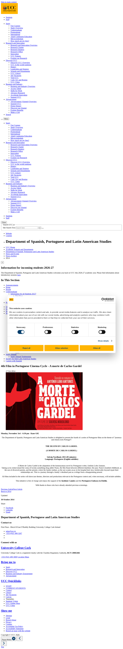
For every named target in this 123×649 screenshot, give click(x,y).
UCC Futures (16, 56)
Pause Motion (7, 640)
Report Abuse (11, 620)
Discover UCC (11, 571)
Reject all (26, 348)
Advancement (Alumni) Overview (24, 102)
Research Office (17, 52)
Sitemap (9, 616)
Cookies (9, 624)
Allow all (96, 348)
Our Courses (15, 26)
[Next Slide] (4, 643)
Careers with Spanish (14, 361)
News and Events (12, 254)
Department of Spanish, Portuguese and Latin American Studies (30, 252)
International (15, 34)
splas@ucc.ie (11, 531)
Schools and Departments (20, 71)
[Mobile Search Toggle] (2, 119)
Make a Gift (15, 112)
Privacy (9, 622)
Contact (9, 590)
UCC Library (16, 73)
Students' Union (12, 601)
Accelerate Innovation (19, 95)
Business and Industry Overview (23, 86)
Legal (8, 618)
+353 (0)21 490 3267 (14, 533)
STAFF (9, 586)
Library (8, 593)
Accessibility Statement (14, 629)
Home (8, 287)
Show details (103, 341)
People (8, 289)
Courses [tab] (9, 236)
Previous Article (7, 489)
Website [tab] (9, 233)
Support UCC (16, 97)
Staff (7, 20)
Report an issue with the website (18, 631)
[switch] (48, 332)
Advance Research (18, 93)
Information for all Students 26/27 (23, 294)
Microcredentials (17, 39)
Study (8, 567)
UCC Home (10, 247)
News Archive (11, 256)
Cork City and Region (19, 80)
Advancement (11, 576)
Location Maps (23, 557)
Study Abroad (11, 354)
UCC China (15, 82)
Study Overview (17, 28)
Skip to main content (9, 2)
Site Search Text (9, 228)
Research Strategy (17, 50)
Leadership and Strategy (20, 69)
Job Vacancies (16, 76)
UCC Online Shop (13, 603)
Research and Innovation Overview (24, 45)
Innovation (15, 54)
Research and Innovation (15, 569)
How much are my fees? (20, 41)
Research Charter (17, 47)
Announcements (12, 285)
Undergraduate (16, 30)
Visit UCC (15, 78)
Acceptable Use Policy (14, 626)
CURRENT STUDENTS (16, 588)
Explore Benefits (17, 110)
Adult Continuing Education (21, 37)
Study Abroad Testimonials (21, 357)
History (13, 67)
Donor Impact (16, 106)
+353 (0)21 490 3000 (9, 557)
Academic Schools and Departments (19, 249)
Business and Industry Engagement (19, 574)
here (19, 275)
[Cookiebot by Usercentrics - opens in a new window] (103, 299)
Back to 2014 (6, 491)
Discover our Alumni (19, 108)
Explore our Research (19, 58)
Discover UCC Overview (20, 63)
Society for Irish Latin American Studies (21, 359)
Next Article (17, 489)
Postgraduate (15, 32)
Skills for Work (16, 91)
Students (9, 17)
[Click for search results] (43, 228)
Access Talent (16, 89)
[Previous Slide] (20, 638)
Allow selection (61, 348)
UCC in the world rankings (21, 65)
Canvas (8, 597)
